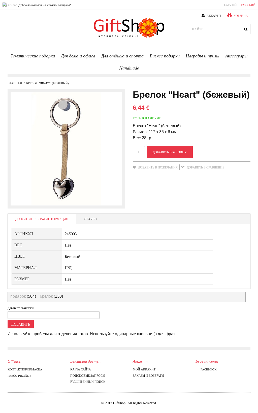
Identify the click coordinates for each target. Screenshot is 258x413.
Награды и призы (202, 56)
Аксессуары (236, 56)
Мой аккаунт (144, 369)
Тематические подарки (33, 56)
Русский (248, 5)
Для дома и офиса (78, 56)
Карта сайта (80, 369)
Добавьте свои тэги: (21, 308)
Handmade (129, 68)
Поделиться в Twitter (158, 175)
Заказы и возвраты (148, 375)
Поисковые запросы (87, 375)
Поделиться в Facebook (148, 175)
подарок (18, 296)
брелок (46, 296)
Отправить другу (138, 175)
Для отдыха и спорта (122, 56)
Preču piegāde (19, 375)
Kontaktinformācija (25, 369)
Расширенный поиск (87, 382)
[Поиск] (245, 29)
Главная (15, 83)
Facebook (209, 369)
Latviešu (231, 5)
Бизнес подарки (165, 56)
